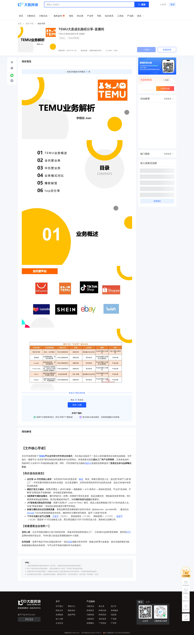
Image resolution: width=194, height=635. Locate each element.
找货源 (113, 614)
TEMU (42, 456)
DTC (128, 532)
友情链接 (59, 614)
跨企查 (101, 606)
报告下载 (29, 23)
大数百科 (90, 619)
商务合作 (59, 610)
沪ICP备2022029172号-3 (91, 633)
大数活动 (90, 606)
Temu (62, 38)
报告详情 (41, 23)
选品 (70, 541)
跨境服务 (114, 610)
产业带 (113, 623)
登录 (172, 4)
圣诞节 (119, 516)
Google (30, 512)
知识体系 (102, 619)
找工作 (113, 606)
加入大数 (59, 619)
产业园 (113, 619)
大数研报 (90, 614)
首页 (20, 23)
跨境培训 (102, 614)
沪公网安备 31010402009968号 (117, 633)
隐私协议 (71, 610)
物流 (81, 479)
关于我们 (59, 606)
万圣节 (55, 516)
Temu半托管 (73, 38)
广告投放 (102, 623)
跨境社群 (102, 610)
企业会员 (59, 623)
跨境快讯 (90, 610)
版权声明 (71, 614)
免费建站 (90, 623)
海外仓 (88, 463)
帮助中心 (71, 606)
